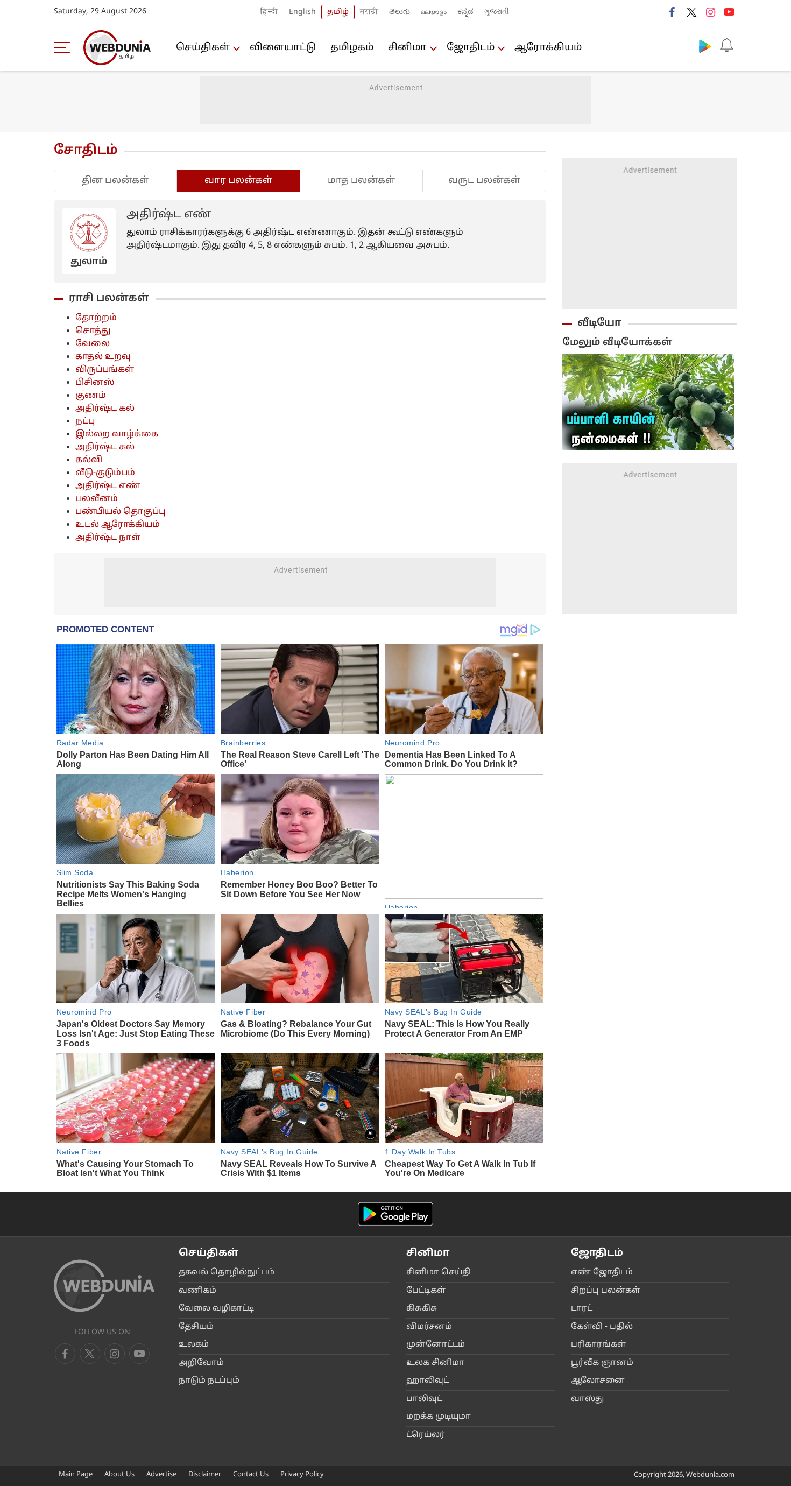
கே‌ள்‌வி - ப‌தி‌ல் (602, 1327)
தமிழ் (338, 12)
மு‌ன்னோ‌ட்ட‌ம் (435, 1345)
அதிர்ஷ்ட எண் (107, 486)
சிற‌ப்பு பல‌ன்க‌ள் (605, 1291)
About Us (119, 1474)
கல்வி (88, 460)
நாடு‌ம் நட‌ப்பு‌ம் (209, 1381)
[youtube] (729, 12)
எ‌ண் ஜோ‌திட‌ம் (602, 1272)
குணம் (90, 395)
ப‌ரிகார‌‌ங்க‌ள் (598, 1345)
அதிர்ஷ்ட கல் (105, 408)
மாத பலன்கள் (361, 180)
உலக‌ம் (194, 1345)
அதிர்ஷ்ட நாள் (107, 537)
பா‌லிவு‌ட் (424, 1399)
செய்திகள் (203, 47)
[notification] (726, 46)
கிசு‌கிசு (421, 1309)
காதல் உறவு (103, 356)
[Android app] (395, 1214)
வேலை (92, 344)
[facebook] (673, 12)
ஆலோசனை (598, 1381)
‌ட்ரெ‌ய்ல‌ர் (425, 1435)
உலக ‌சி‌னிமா (435, 1363)
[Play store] (705, 46)
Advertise (161, 1474)
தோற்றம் (96, 318)
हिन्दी (269, 12)
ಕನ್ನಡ (465, 12)
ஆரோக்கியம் (548, 47)
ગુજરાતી (496, 12)
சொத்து (92, 331)
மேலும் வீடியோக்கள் (617, 342)
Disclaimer (204, 1474)
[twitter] (691, 12)
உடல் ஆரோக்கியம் (117, 524)
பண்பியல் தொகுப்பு (120, 511)
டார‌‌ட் (581, 1309)
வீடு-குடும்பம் (105, 473)
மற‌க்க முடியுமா (438, 1417)
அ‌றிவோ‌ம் (201, 1363)
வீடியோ (599, 322)
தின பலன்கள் (115, 180)
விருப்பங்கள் (104, 369)
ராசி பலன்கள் (109, 298)
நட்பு (85, 421)
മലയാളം (434, 12)
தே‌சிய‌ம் (196, 1327)
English (302, 12)
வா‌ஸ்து (587, 1399)
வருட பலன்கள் (484, 180)
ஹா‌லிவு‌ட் (427, 1381)
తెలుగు (399, 12)
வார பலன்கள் (238, 180)
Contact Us (251, 1474)
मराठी (369, 12)
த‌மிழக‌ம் (351, 47)
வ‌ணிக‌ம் (197, 1291)
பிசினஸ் (95, 382)
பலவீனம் (96, 499)
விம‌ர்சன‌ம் (429, 1327)
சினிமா (407, 47)
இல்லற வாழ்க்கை (116, 434)
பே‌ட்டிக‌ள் (426, 1291)
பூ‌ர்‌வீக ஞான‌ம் (602, 1363)
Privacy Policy (302, 1474)
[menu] (64, 47)
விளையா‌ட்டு (283, 47)
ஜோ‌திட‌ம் (471, 47)
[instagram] (710, 12)
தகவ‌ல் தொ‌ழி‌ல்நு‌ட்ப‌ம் (226, 1272)
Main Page (76, 1474)
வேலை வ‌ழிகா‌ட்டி (216, 1309)
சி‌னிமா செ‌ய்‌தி (438, 1272)
